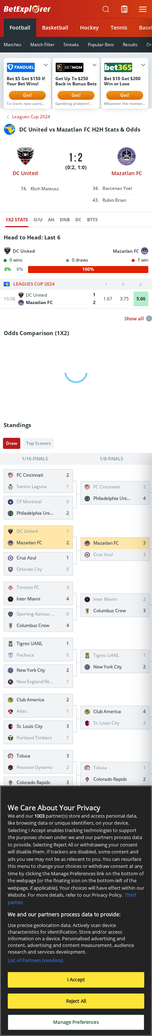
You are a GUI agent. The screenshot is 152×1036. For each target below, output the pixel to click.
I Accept (76, 979)
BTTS (92, 220)
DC (78, 220)
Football (20, 27)
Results (130, 44)
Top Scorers (38, 443)
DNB (65, 220)
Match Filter (42, 44)
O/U (38, 220)
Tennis (119, 27)
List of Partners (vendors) (35, 960)
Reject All (76, 1001)
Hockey (89, 27)
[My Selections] (124, 9)
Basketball (55, 27)
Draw (11, 443)
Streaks (71, 44)
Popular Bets (101, 44)
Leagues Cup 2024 (31, 116)
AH (51, 220)
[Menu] (143, 9)
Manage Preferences (76, 1022)
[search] (106, 9)
